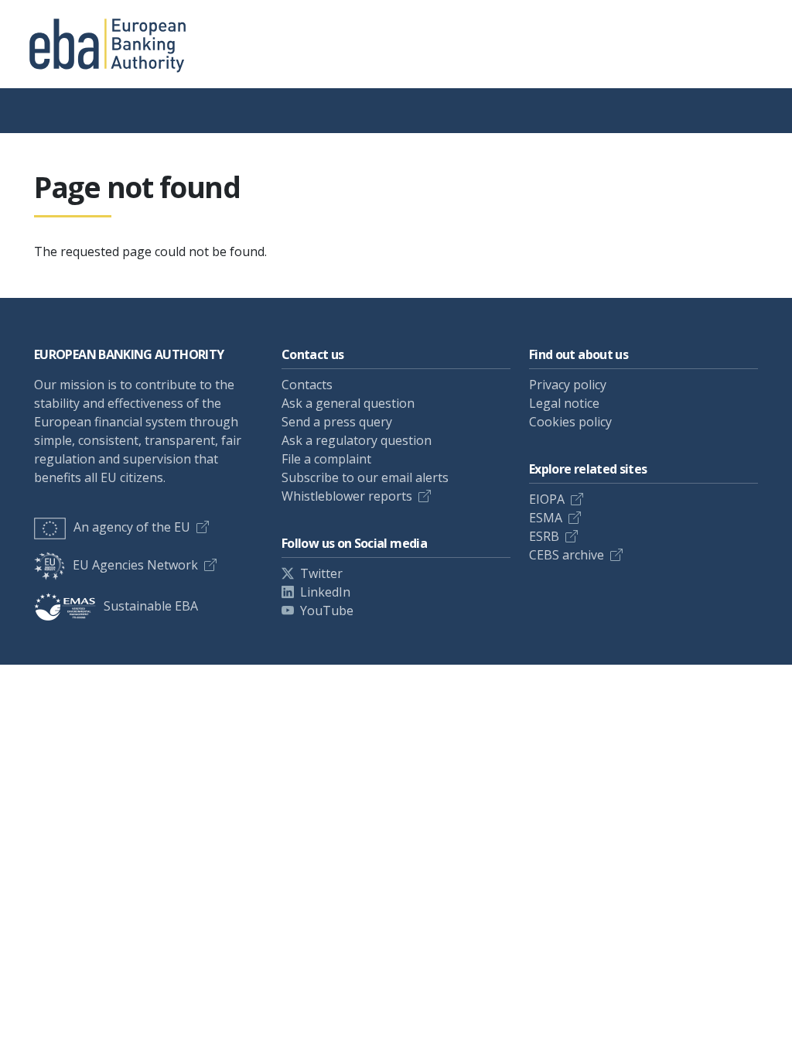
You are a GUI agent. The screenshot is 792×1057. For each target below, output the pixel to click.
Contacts (307, 384)
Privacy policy (567, 384)
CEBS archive (566, 554)
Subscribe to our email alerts (365, 477)
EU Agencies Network (135, 564)
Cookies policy (570, 421)
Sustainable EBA (151, 605)
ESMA (545, 517)
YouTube (326, 610)
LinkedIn (325, 591)
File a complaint (326, 458)
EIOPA (547, 499)
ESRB (544, 536)
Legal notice (564, 403)
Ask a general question (348, 403)
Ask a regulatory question (357, 440)
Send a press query (337, 421)
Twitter (321, 573)
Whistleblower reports (347, 496)
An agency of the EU (131, 526)
